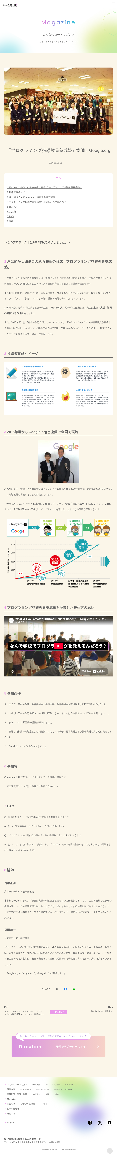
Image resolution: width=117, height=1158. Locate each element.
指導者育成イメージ (19, 192)
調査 (47, 1094)
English (10, 1122)
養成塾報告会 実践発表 (102, 1011)
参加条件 (13, 207)
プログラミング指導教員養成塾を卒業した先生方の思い (37, 202)
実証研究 (36, 1094)
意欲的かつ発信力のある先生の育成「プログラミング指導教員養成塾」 (45, 187)
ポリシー (69, 1085)
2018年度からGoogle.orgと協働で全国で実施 (32, 197)
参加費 (12, 211)
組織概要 (36, 1085)
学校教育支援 (26, 1089)
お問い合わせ (13, 1109)
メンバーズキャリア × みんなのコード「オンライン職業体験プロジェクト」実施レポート (24, 1014)
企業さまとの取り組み (63, 1089)
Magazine (11, 1099)
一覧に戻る (57, 1012)
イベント (44, 1104)
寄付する (11, 1113)
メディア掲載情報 (28, 1104)
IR (47, 1085)
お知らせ (11, 1104)
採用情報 (57, 1085)
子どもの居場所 (43, 1089)
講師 (11, 221)
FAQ (11, 216)
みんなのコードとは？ (17, 1084)
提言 (57, 1094)
